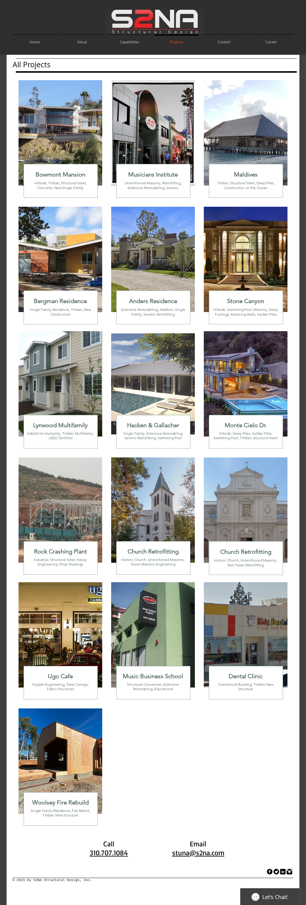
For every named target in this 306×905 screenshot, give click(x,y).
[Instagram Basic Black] (289, 871)
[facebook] (270, 871)
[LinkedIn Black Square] (283, 871)
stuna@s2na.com (198, 852)
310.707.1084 (109, 852)
